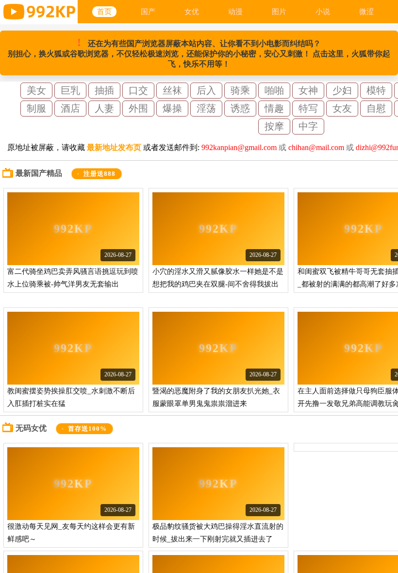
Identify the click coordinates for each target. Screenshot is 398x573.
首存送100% (87, 429)
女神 (308, 90)
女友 (342, 108)
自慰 (376, 108)
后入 (206, 90)
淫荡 (206, 108)
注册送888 (99, 174)
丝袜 (172, 90)
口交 (138, 90)
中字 (308, 126)
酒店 (70, 108)
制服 (36, 108)
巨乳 (70, 90)
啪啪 (274, 90)
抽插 (104, 90)
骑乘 (240, 90)
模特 (376, 90)
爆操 (172, 108)
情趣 (274, 108)
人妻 (104, 108)
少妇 (342, 90)
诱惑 (240, 108)
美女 (36, 90)
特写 (308, 108)
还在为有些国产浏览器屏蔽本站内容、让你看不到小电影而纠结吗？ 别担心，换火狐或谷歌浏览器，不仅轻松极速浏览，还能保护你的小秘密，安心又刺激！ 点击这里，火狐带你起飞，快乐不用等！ (199, 52)
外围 (138, 108)
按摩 (274, 126)
